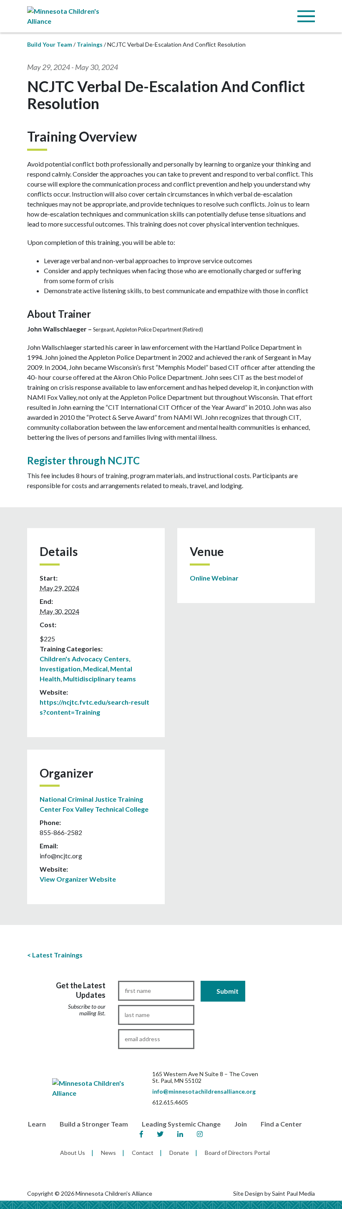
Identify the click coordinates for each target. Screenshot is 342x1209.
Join (240, 1124)
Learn (37, 1124)
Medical (95, 669)
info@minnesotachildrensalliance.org (204, 1091)
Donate (179, 1152)
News (108, 1152)
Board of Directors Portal (237, 1152)
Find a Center (281, 1124)
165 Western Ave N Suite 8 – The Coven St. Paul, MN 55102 (205, 1077)
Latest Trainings (57, 955)
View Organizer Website (78, 879)
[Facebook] (141, 1134)
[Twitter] (160, 1134)
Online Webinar (214, 578)
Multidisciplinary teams (99, 679)
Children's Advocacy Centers (84, 659)
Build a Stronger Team (94, 1124)
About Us (72, 1152)
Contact (142, 1152)
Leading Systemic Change (181, 1124)
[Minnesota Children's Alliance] (71, 15)
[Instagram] (200, 1134)
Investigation (60, 669)
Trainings (90, 44)
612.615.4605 (170, 1102)
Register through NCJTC (83, 460)
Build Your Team (49, 44)
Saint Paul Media (293, 1193)
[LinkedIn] (180, 1134)
